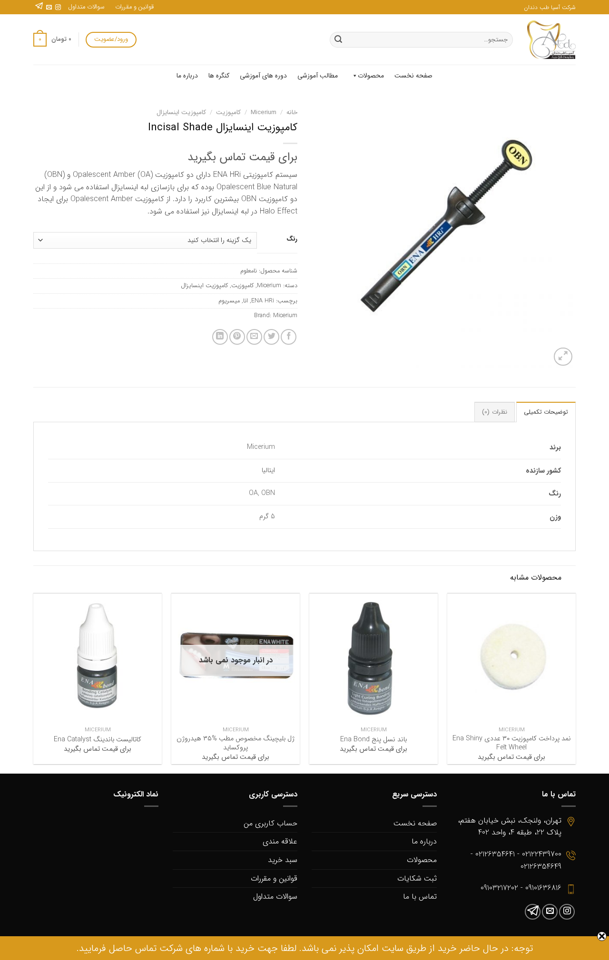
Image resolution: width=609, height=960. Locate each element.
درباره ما (187, 75)
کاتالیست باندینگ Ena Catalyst (97, 740)
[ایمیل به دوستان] (254, 337)
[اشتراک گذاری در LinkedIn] (220, 337)
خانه (291, 112)
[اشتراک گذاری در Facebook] (288, 337)
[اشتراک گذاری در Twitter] (271, 337)
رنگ (291, 239)
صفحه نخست (413, 75)
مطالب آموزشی (317, 75)
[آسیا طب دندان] (551, 39)
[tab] (546, 412)
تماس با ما (420, 896)
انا (245, 301)
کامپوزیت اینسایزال (181, 112)
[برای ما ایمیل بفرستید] (49, 7)
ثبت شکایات (417, 878)
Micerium (263, 112)
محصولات (371, 75)
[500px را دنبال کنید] (39, 7)
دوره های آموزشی (263, 75)
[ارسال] (338, 40)
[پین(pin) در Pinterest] (237, 337)
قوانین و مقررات (134, 7)
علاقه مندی (280, 841)
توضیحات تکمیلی (546, 412)
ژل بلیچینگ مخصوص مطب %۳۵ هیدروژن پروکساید (236, 743)
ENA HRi (262, 301)
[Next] (34, 682)
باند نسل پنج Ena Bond (373, 740)
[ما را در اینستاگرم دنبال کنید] (58, 7)
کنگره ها (218, 75)
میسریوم (229, 301)
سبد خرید (282, 860)
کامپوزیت (228, 112)
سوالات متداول (86, 7)
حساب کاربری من (270, 823)
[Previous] (575, 682)
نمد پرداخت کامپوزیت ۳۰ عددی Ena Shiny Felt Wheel (511, 743)
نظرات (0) (494, 412)
